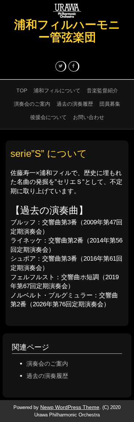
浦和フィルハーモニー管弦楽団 (67, 31)
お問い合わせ (88, 117)
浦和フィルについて (57, 90)
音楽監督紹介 (102, 90)
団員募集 (109, 104)
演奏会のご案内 (32, 104)
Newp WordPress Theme (69, 407)
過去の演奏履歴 (75, 104)
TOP (21, 90)
